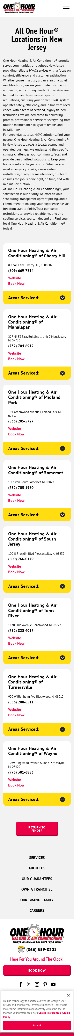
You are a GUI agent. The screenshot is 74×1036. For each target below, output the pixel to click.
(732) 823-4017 (21, 630)
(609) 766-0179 (21, 559)
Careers (37, 910)
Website (14, 278)
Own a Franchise (36, 889)
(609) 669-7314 (21, 270)
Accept (37, 1025)
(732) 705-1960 (21, 487)
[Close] (68, 995)
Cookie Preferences (49, 1013)
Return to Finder (36, 829)
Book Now (16, 283)
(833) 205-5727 (21, 421)
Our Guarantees (37, 878)
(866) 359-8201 (41, 949)
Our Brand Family (37, 900)
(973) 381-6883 (21, 772)
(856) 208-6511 (21, 702)
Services (37, 857)
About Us (37, 868)
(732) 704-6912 (21, 345)
